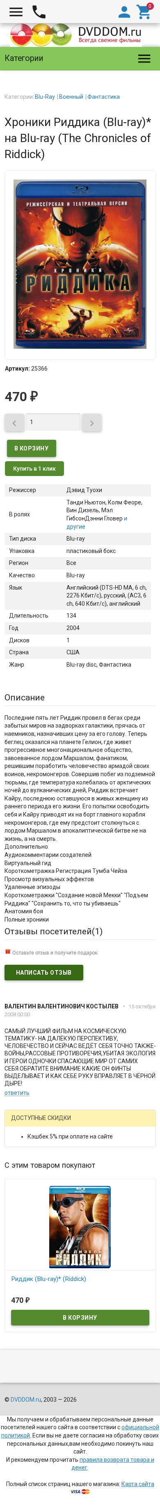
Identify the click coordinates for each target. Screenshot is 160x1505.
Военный (71, 96)
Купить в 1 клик (34, 468)
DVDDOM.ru (26, 1399)
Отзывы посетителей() (54, 931)
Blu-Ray (45, 96)
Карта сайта (137, 1484)
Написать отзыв (44, 972)
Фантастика (103, 96)
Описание (25, 697)
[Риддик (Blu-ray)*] (80, 1226)
